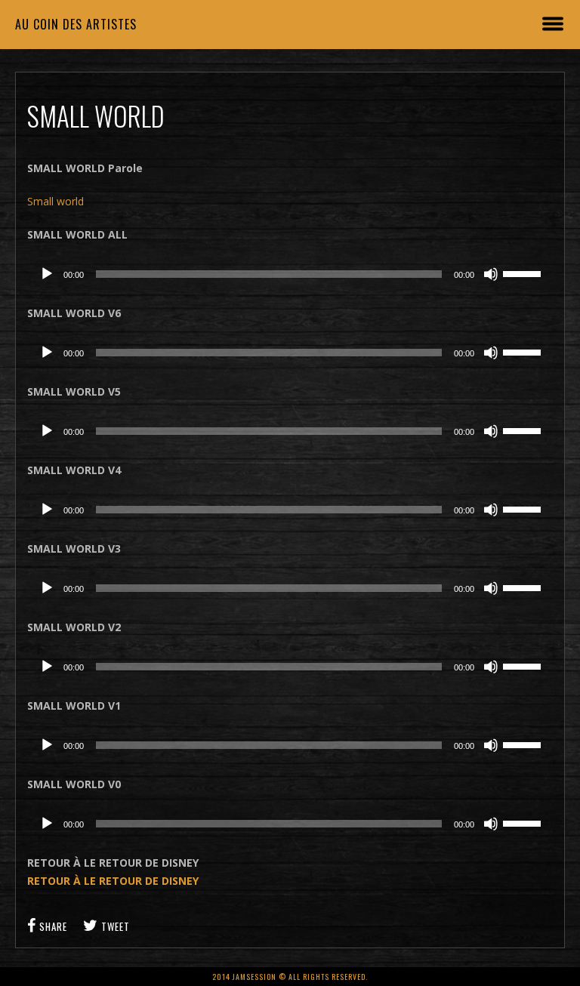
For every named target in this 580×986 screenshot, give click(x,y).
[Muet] (490, 274)
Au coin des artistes (76, 24)
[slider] (524, 272)
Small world (55, 201)
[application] (290, 274)
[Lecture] (46, 274)
